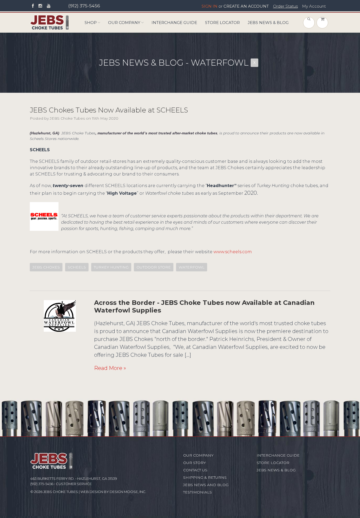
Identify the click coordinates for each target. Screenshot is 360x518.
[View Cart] (322, 22)
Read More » (110, 368)
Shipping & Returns (205, 477)
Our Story (194, 462)
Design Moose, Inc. (128, 492)
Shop (91, 22)
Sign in (209, 6)
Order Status (285, 6)
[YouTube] (49, 6)
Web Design (91, 492)
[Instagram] (40, 6)
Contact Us (195, 470)
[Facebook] (33, 6)
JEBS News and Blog (205, 484)
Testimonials (197, 492)
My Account (314, 6)
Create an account (246, 6)
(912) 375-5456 (84, 5)
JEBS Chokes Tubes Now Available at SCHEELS (109, 110)
